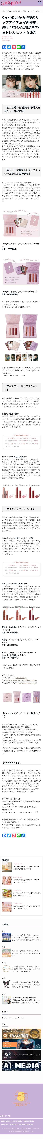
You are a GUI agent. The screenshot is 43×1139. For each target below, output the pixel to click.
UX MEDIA (13, 1124)
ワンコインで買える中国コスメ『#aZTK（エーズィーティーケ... (26, 881)
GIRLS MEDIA (17, 1121)
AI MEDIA (4, 1124)
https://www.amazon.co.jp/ (27, 683)
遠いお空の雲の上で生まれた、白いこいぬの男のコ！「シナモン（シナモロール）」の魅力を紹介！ (26, 968)
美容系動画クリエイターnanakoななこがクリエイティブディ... (26, 907)
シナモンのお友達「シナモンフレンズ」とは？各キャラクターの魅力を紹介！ (26, 953)
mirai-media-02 (7, 40)
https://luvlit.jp (21, 678)
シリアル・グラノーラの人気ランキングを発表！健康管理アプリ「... (27, 894)
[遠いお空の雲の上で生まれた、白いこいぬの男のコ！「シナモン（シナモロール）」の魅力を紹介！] (7, 972)
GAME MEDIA (6, 1121)
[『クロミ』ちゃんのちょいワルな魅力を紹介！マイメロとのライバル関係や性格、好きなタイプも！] (7, 988)
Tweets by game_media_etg (12, 1018)
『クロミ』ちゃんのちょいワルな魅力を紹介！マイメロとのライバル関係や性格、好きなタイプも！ (26, 984)
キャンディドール (8, 38)
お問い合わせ (37, 1128)
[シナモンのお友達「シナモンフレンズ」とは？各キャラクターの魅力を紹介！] (7, 957)
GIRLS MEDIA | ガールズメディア (14, 1128)
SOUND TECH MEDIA (26, 1124)
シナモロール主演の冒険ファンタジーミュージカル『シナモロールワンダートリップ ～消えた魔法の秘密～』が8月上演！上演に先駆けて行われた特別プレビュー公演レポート (26, 937)
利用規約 (28, 1128)
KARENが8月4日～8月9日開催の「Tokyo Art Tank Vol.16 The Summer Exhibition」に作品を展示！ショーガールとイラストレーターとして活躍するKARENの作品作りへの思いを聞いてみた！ (26, 1000)
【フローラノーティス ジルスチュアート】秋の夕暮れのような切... (26, 868)
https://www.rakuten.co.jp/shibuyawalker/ (21, 680)
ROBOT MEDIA (29, 1121)
